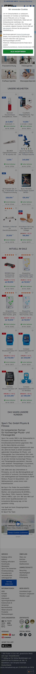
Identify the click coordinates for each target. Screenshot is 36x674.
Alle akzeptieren (18, 51)
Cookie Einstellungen (23, 34)
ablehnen (22, 38)
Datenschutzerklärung (10, 47)
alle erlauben (7, 28)
